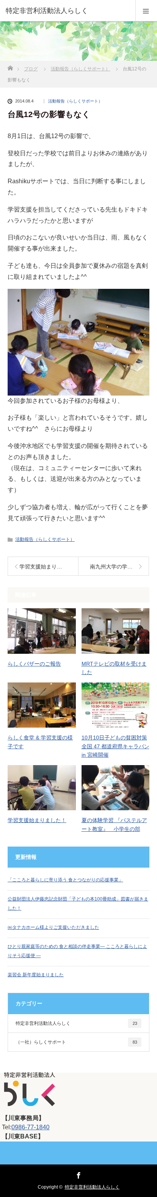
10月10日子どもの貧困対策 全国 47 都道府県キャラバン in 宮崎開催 (115, 746)
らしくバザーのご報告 (34, 664)
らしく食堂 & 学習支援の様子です (40, 741)
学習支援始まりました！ (37, 820)
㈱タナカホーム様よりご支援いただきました (53, 927)
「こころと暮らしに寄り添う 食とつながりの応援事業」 (65, 880)
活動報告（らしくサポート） (75, 101)
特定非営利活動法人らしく (76, 1023)
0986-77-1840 (30, 1127)
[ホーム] (10, 66)
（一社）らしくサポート (76, 1042)
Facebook (77, 1174)
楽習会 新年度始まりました (36, 974)
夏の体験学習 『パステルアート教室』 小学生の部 (114, 824)
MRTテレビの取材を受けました (114, 668)
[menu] (146, 10)
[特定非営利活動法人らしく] (67, 10)
